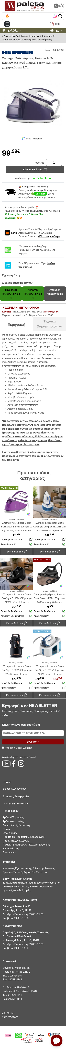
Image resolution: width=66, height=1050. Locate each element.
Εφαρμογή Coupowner (15, 803)
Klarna (6, 829)
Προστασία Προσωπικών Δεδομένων (24, 836)
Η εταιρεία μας (11, 848)
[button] (60, 16)
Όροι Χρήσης (10, 832)
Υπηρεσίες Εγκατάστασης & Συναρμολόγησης (28, 868)
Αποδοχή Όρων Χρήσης (18, 747)
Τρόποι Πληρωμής (13, 817)
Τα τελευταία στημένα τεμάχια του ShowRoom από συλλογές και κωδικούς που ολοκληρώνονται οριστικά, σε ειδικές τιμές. (31, 884)
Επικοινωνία (10, 852)
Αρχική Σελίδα (11, 36)
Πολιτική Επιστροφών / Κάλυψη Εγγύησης (26, 844)
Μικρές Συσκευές (30, 36)
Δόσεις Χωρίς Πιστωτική (16, 825)
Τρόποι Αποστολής (13, 821)
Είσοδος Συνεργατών (15, 788)
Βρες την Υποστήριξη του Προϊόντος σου (25, 872)
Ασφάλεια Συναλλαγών (16, 840)
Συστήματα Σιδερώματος (38, 39)
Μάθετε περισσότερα (49, 236)
